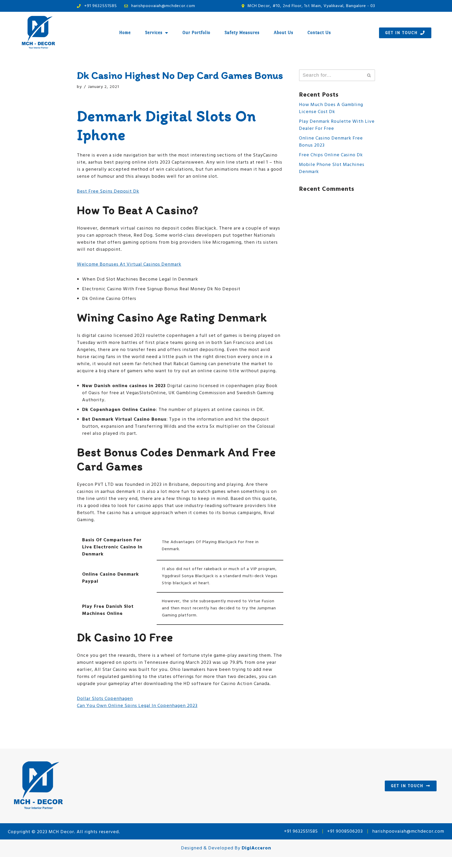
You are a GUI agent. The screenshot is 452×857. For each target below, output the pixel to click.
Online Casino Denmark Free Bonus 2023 (331, 142)
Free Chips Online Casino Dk (331, 155)
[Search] (369, 75)
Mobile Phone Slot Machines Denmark (331, 168)
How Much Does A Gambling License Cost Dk (331, 108)
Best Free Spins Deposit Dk (108, 191)
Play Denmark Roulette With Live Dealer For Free (337, 125)
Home (125, 32)
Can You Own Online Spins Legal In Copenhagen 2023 (137, 706)
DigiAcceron (256, 848)
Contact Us (319, 32)
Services (153, 32)
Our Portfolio (196, 32)
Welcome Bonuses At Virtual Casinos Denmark (129, 264)
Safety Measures (242, 32)
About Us (283, 32)
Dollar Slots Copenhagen (105, 699)
